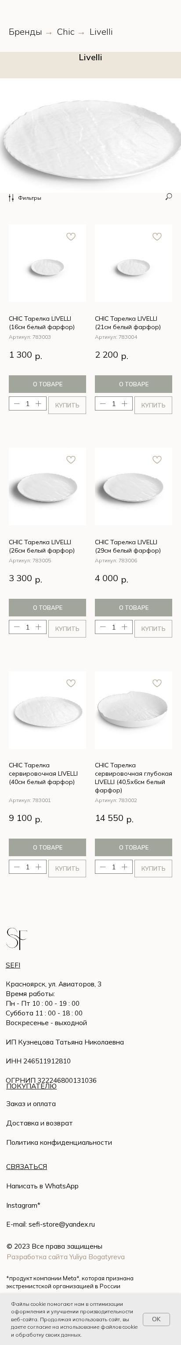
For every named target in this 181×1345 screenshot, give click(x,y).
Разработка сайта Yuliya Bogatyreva (66, 1256)
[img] (17, 939)
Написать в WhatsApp (42, 1185)
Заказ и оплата (31, 1103)
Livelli (101, 31)
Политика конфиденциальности (59, 1142)
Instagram (21, 1205)
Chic (66, 31)
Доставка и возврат (39, 1122)
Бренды (25, 31)
